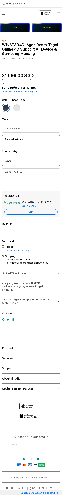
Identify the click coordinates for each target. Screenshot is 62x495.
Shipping (18, 80)
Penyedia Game (14, 139)
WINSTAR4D (25, 478)
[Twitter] (8, 320)
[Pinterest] (14, 320)
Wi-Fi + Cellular (13, 172)
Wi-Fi (8, 161)
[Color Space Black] (6, 108)
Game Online (12, 128)
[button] (31, 273)
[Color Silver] (16, 107)
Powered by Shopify (41, 478)
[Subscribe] (50, 445)
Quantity (7, 223)
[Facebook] (4, 320)
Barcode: (22, 59)
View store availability (17, 250)
